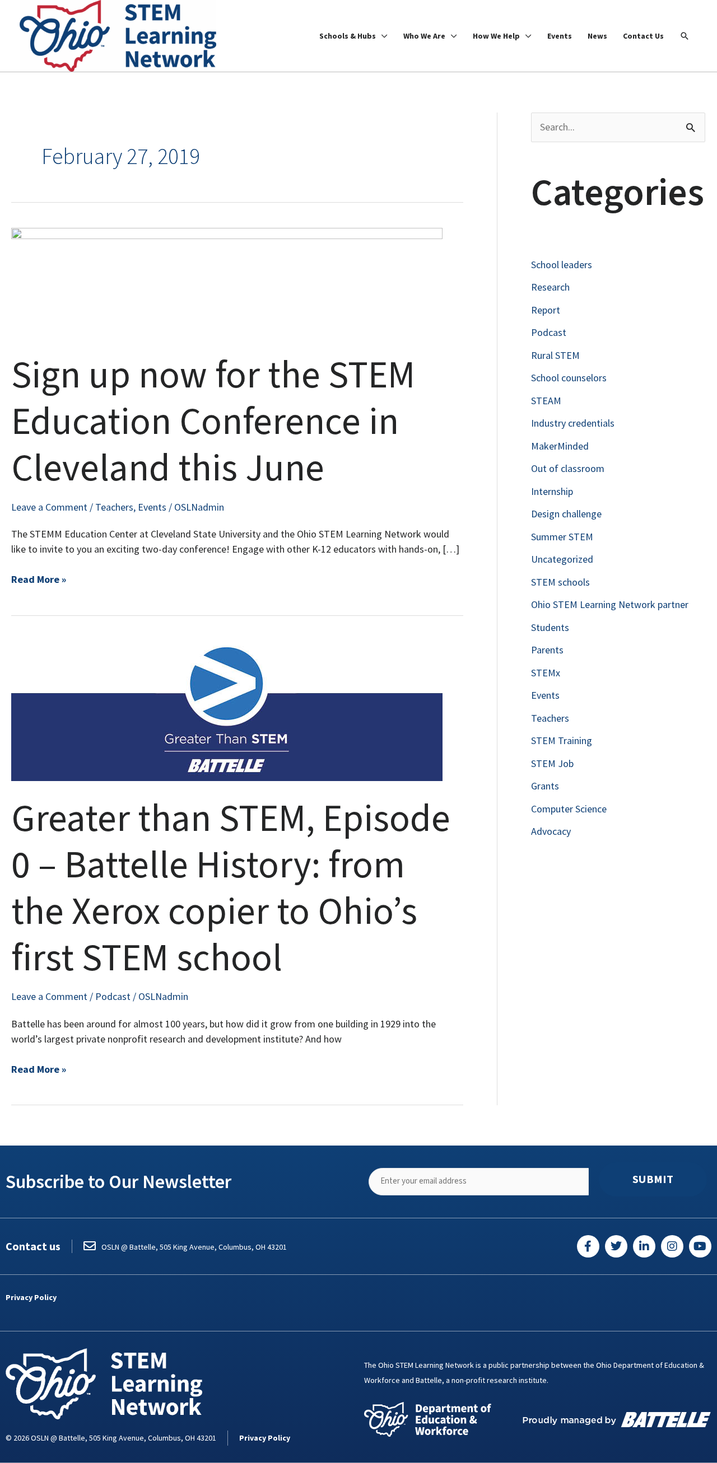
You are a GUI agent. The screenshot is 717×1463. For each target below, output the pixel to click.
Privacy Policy (31, 1297)
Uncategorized (562, 559)
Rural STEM (555, 355)
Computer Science (569, 808)
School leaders (561, 264)
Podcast (113, 996)
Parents (547, 649)
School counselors (569, 377)
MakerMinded (560, 446)
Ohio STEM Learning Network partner (609, 604)
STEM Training (561, 740)
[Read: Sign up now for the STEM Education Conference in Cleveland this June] (227, 281)
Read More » (38, 579)
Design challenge (566, 513)
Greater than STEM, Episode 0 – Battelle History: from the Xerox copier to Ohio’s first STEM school (230, 888)
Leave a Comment (49, 507)
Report (545, 309)
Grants (545, 785)
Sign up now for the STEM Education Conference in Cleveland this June (213, 422)
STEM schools (560, 582)
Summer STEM (562, 536)
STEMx (545, 672)
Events (152, 507)
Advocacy (551, 831)
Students (550, 627)
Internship (552, 491)
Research (550, 287)
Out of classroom (567, 468)
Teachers (114, 507)
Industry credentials (572, 423)
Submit (652, 1179)
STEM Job (552, 763)
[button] (684, 36)
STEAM (546, 400)
